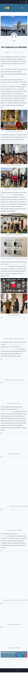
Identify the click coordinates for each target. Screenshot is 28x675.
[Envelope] (21, 2)
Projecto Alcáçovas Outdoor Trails (9, 141)
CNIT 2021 (22, 52)
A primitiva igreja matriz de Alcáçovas (11, 84)
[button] (22, 8)
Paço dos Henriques (7, 194)
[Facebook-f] (23, 2)
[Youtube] (26, 2)
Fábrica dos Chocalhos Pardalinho (15, 344)
